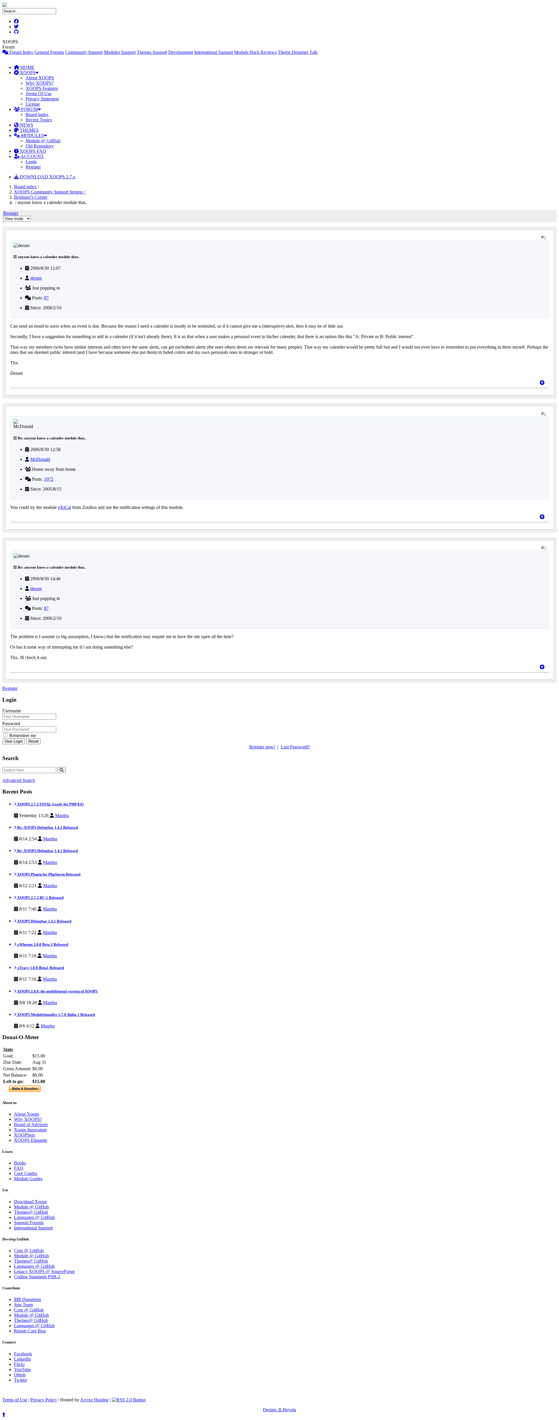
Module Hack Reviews (255, 52)
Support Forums (29, 1222)
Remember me (22, 735)
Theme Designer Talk (298, 52)
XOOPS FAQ (32, 151)
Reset (33, 741)
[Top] (542, 382)
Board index (25, 186)
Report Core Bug (30, 1330)
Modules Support (120, 52)
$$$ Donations (27, 1299)
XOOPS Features (42, 88)
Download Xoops (30, 1201)
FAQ (18, 1168)
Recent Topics (39, 119)
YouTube (22, 1369)
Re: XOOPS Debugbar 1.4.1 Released (47, 827)
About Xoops (26, 1114)
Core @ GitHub (29, 1250)
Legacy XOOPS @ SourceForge (44, 1271)
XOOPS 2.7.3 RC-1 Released (39, 897)
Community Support (84, 52)
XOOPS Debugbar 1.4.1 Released (43, 921)
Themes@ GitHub (31, 1212)
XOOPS (27, 72)
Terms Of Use (39, 93)
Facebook (23, 1353)
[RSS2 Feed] (129, 1399)
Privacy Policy (43, 1399)
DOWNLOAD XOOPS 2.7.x (47, 176)
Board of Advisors (31, 1124)
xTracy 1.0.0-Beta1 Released (40, 967)
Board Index (37, 114)
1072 (48, 479)
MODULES (32, 135)
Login (31, 161)
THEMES (29, 130)
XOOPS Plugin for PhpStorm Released (48, 874)
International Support (213, 52)
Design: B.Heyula (279, 1409)
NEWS (26, 125)
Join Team (23, 1304)
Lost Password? (295, 746)
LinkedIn (22, 1359)
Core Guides (25, 1173)
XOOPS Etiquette (30, 1140)
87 (46, 297)
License (33, 104)
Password (11, 723)
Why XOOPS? (40, 83)
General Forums (49, 52)
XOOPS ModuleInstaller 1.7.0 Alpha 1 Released (55, 1014)
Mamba (62, 815)
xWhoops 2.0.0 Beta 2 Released (42, 944)
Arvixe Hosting (94, 1399)
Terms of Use (14, 1399)
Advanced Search (18, 780)
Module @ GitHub (43, 140)
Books (20, 1162)
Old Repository (40, 145)
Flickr (19, 1364)
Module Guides (28, 1178)
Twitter (20, 1380)
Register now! (262, 746)
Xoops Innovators (30, 1129)
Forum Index (20, 52)
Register (33, 166)
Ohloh (20, 1374)
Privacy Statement (42, 98)
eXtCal (64, 507)
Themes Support (152, 52)
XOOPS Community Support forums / (50, 191)
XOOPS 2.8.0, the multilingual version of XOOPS (57, 991)
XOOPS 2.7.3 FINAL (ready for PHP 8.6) (50, 804)
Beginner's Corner (30, 197)
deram (36, 278)
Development (180, 52)
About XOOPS (40, 77)
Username (11, 710)
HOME (26, 67)
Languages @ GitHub (34, 1217)
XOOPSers (24, 1135)
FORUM (29, 109)
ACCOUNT (32, 156)
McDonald (40, 459)
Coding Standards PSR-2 (37, 1276)
